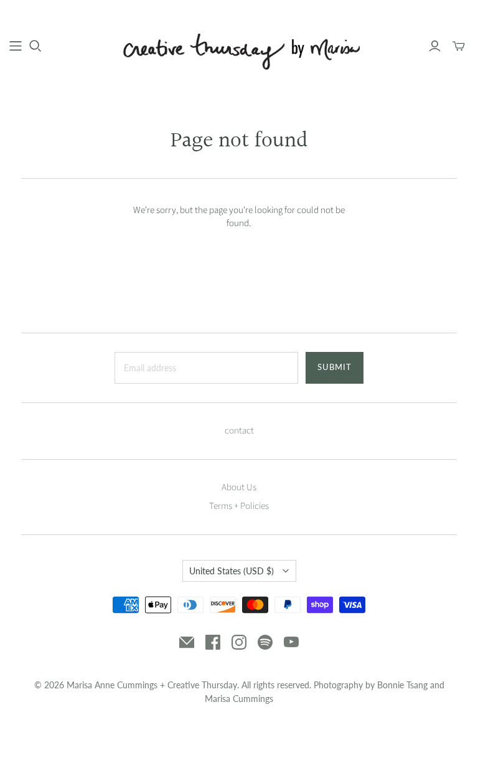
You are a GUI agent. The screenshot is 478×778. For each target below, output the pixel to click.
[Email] (186, 642)
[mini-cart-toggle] (459, 46)
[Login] (434, 46)
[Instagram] (239, 642)
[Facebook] (212, 642)
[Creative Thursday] (239, 45)
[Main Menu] (15, 46)
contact (239, 430)
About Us (239, 487)
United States (231, 571)
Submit (334, 367)
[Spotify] (265, 642)
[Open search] (35, 46)
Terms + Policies (239, 506)
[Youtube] (291, 642)
